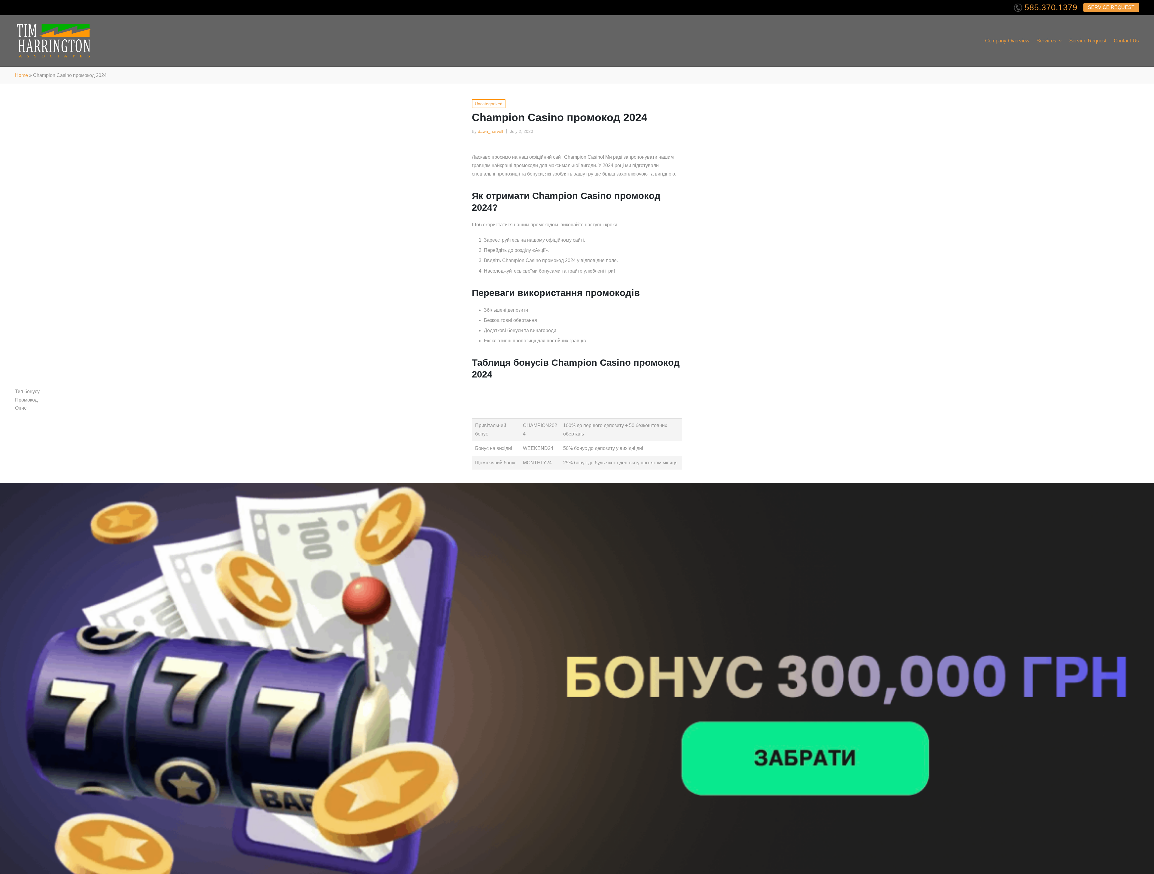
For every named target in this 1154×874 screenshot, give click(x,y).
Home (21, 75)
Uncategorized (488, 103)
